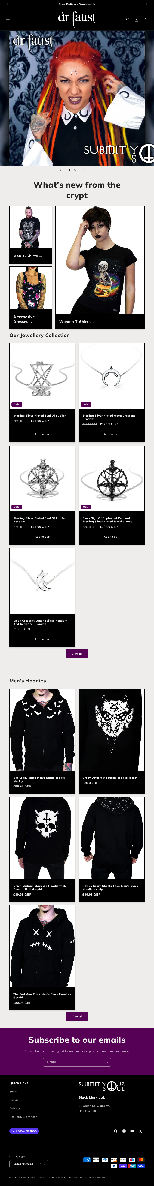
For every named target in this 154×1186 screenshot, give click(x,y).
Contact (14, 1100)
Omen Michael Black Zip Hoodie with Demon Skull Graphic (39, 887)
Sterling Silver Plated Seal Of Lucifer (39, 415)
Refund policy (58, 1177)
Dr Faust (22, 1177)
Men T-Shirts (25, 256)
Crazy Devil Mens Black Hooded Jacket (109, 777)
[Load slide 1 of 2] (69, 170)
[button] (8, 19)
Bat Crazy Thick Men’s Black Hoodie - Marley (40, 779)
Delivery (14, 1108)
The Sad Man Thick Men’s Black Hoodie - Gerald (42, 995)
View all (77, 653)
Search (14, 1091)
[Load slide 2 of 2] (75, 170)
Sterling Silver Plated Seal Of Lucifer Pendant (39, 519)
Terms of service (96, 1177)
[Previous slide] (60, 170)
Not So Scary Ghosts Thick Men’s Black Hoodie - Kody (110, 887)
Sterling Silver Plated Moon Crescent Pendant (108, 417)
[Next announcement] (147, 4)
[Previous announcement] (7, 4)
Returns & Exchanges (23, 1116)
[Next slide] (84, 170)
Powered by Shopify (37, 1177)
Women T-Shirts (75, 321)
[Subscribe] (106, 1062)
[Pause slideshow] (94, 170)
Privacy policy (76, 1177)
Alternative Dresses (24, 319)
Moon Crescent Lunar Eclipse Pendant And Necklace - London (40, 622)
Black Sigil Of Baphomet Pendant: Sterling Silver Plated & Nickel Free (107, 519)
